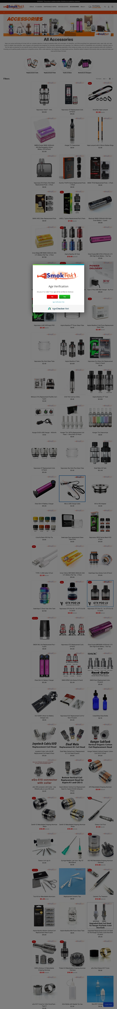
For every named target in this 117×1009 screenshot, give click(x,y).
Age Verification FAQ (58, 302)
